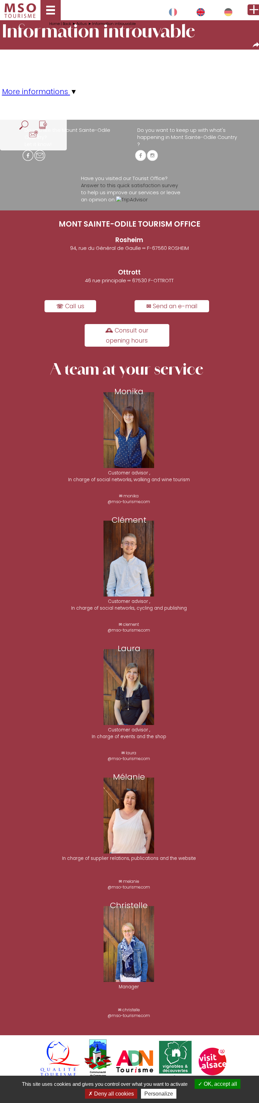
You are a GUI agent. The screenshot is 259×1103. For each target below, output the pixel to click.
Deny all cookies (113, 1094)
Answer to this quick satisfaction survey (129, 185)
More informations (36, 91)
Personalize (158, 1094)
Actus (81, 23)
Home (55, 23)
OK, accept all (219, 1084)
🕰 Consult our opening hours (127, 335)
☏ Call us (70, 306)
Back (67, 23)
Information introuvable (114, 23)
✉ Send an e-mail (171, 306)
